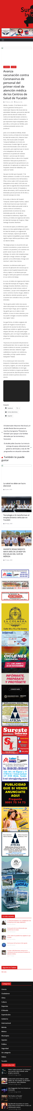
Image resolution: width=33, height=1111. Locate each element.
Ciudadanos (5, 994)
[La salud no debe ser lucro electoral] (16, 466)
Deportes (4, 1006)
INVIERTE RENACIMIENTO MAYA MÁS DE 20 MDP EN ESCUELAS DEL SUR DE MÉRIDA (14, 553)
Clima (3, 998)
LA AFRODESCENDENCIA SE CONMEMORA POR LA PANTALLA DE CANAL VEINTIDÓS (19, 921)
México (4, 1031)
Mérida (3, 1027)
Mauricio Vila (19, 102)
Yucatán (14, 67)
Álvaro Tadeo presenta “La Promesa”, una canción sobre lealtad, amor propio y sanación (19, 1071)
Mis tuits (4, 972)
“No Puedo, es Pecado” (15, 1096)
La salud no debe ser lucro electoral (14, 484)
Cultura (4, 1002)
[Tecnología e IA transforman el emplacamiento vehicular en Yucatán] (16, 498)
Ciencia (3, 989)
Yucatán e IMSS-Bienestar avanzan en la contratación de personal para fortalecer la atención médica (18, 952)
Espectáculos (6, 1015)
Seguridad (5, 1048)
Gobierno (6, 67)
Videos (3, 1057)
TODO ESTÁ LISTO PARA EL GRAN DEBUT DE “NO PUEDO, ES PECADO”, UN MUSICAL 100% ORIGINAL (19, 1080)
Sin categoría (5, 1053)
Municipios (5, 1036)
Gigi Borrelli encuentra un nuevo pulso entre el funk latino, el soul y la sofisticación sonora (19, 1105)
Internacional (6, 1023)
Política (4, 1044)
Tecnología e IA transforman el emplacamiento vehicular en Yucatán (16, 517)
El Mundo (4, 1010)
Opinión (4, 1040)
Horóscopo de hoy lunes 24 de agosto (17, 943)
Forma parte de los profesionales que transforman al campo (17, 929)
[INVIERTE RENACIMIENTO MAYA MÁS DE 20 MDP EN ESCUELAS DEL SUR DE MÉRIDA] (16, 532)
